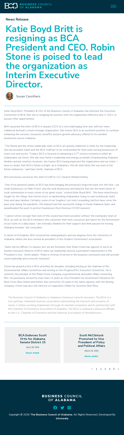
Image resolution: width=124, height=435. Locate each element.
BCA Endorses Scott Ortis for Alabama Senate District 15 (33, 338)
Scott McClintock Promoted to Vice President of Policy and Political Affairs (91, 340)
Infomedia (62, 418)
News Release (17, 19)
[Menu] (113, 6)
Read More (32, 353)
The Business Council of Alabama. (51, 414)
